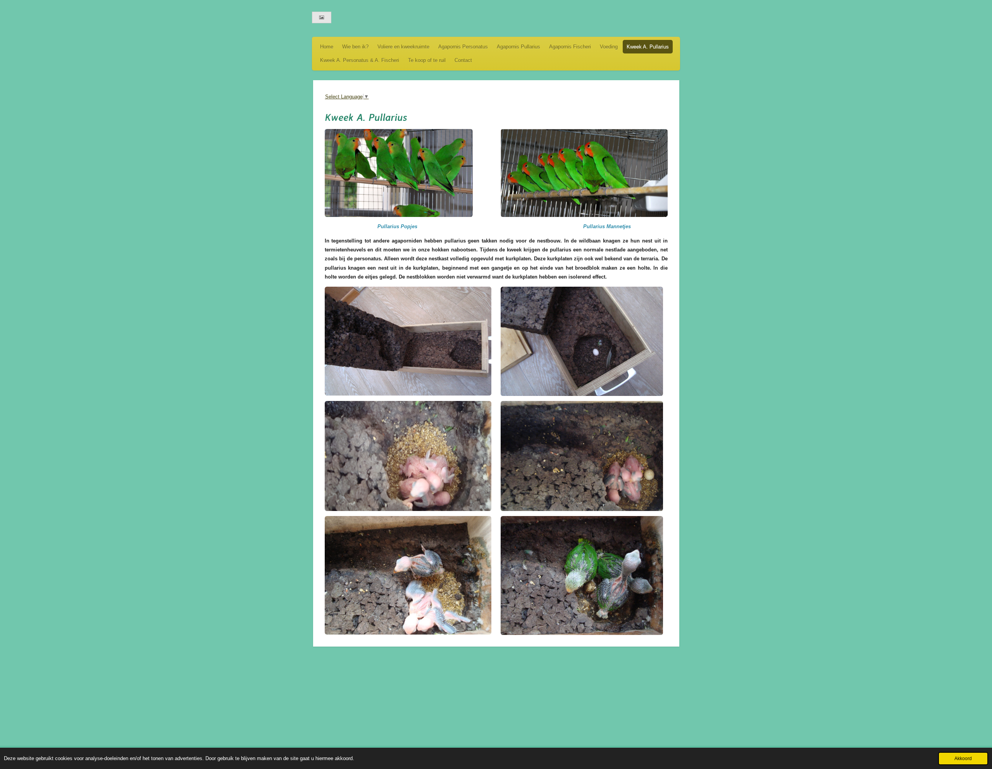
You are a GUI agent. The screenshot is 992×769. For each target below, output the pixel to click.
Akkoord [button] (963, 758)
